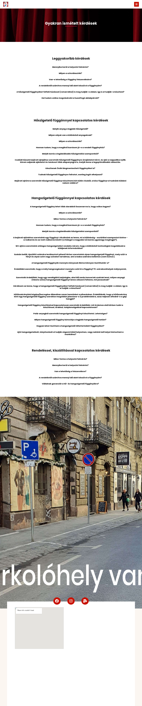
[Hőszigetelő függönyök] (5, 4)
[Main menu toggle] (136, 4)
